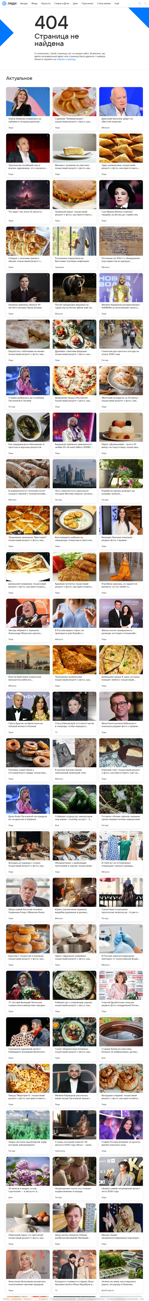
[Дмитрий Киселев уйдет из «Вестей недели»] (121, 109)
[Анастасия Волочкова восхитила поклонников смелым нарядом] (28, 1271)
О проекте (43, 1299)
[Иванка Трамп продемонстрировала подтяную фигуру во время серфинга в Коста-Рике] (121, 1225)
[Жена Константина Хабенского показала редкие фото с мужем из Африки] (121, 713)
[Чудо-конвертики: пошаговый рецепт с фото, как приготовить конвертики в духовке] (121, 155)
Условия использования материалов (122, 1299)
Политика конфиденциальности (91, 1299)
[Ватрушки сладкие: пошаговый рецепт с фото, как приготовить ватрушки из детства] (121, 1085)
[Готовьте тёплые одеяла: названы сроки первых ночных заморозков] (121, 806)
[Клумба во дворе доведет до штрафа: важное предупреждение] (121, 481)
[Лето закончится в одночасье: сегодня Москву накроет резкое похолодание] (74, 481)
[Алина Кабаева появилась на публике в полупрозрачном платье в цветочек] (28, 109)
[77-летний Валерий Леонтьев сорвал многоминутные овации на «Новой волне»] (28, 992)
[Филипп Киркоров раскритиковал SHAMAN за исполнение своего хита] (121, 295)
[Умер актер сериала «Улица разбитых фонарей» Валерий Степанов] (74, 1225)
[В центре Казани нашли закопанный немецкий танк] (74, 760)
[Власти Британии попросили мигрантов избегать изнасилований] (28, 667)
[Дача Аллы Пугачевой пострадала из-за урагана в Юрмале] (28, 806)
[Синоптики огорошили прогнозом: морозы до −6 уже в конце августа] (121, 899)
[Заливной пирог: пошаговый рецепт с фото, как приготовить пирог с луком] (74, 202)
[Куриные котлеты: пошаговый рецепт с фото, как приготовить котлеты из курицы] (74, 574)
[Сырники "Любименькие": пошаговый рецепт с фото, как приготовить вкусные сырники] (74, 109)
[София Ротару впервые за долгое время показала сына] (121, 1132)
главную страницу (66, 59)
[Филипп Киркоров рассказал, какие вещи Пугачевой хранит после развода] (74, 1085)
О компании (16, 1299)
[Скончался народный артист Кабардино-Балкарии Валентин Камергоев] (28, 1039)
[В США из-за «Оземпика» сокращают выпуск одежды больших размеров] (121, 853)
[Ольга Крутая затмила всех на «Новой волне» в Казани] (28, 713)
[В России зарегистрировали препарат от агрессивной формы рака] (121, 946)
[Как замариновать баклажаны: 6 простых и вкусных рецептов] (28, 434)
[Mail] (4, 3)
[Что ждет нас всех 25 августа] (28, 202)
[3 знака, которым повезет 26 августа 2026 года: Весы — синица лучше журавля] (74, 1132)
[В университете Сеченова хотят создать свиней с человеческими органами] (28, 481)
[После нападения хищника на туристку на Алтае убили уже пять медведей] (74, 295)
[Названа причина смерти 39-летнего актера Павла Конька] (28, 295)
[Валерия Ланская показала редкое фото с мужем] (121, 527)
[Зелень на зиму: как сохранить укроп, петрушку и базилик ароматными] (121, 1271)
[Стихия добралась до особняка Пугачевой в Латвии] (28, 388)
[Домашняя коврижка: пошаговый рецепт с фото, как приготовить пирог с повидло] (28, 574)
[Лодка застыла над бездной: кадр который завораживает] (28, 1132)
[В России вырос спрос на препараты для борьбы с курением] (74, 620)
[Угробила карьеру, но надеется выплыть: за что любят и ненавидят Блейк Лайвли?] (121, 574)
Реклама (27, 1299)
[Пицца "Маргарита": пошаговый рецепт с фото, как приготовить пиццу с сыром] (28, 1085)
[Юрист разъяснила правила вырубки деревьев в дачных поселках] (74, 899)
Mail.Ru (6, 1299)
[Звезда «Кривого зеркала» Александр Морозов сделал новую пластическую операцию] (28, 620)
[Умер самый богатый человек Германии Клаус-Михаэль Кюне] (28, 899)
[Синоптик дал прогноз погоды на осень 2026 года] (121, 341)
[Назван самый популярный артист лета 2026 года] (121, 1178)
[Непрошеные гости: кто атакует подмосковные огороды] (74, 1178)
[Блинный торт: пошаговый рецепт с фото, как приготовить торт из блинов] (121, 760)
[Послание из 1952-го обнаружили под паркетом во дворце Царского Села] (121, 248)
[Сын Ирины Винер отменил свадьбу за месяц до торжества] (121, 202)
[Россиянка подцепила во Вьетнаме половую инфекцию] (74, 248)
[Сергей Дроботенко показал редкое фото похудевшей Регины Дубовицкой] (121, 992)
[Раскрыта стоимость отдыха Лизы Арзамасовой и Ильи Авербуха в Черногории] (74, 1271)
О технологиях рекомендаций (62, 1299)
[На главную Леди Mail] (11, 3)
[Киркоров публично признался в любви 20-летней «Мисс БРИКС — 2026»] (74, 434)
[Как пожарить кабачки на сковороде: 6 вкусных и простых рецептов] (74, 527)
